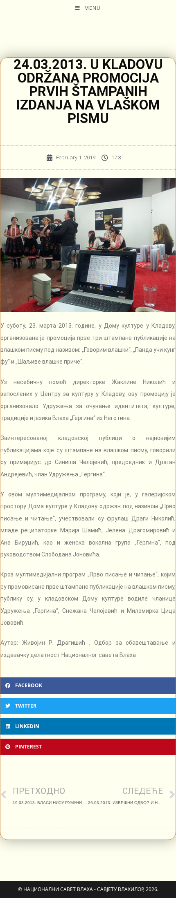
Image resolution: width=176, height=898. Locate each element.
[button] (88, 685)
